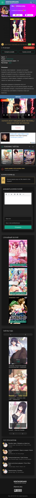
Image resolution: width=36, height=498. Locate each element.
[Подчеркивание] (11, 194)
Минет (9, 44)
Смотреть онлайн (9, 52)
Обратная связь (18, 486)
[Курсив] (9, 194)
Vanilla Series (9, 59)
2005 (10, 62)
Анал (6, 44)
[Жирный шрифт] (6, 194)
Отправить (18, 227)
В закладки (6, 48)
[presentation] (29, 146)
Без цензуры (26, 44)
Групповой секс (16, 44)
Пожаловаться (29, 48)
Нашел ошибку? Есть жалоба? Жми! (15, 168)
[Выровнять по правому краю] (20, 194)
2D (21, 44)
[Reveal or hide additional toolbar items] (23, 194)
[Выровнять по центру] (17, 194)
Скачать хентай (26, 52)
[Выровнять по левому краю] (15, 194)
